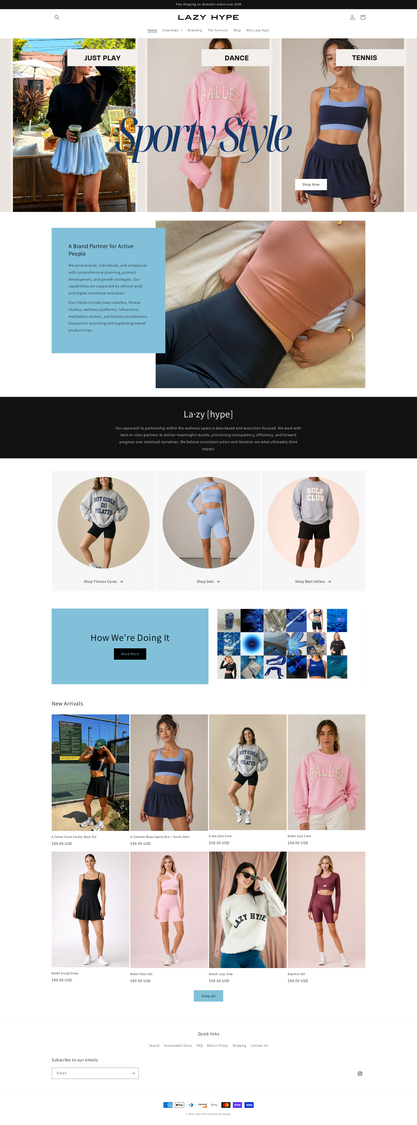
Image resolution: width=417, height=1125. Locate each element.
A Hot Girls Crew (220, 836)
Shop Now (311, 184)
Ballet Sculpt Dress (65, 973)
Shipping (239, 1045)
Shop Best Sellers (310, 581)
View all (208, 996)
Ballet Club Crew (299, 836)
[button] (57, 17)
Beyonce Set (296, 974)
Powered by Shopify (219, 1114)
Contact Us (259, 1045)
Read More (130, 653)
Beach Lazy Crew (221, 974)
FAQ (200, 1045)
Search (154, 1045)
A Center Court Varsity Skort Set (74, 837)
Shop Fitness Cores (100, 581)
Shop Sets (205, 581)
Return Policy (217, 1045)
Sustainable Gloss (178, 1045)
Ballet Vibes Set (141, 974)
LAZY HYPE (201, 1114)
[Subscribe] (133, 1073)
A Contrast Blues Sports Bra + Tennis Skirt (159, 837)
